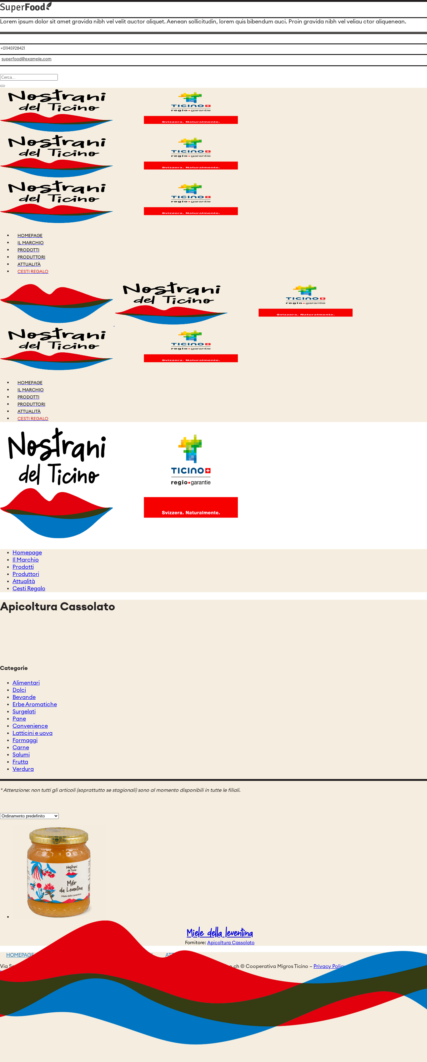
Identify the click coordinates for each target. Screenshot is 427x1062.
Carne (21, 747)
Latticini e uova (33, 733)
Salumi (21, 754)
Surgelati (24, 711)
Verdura (23, 769)
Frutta (20, 762)
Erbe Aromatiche (35, 704)
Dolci (19, 690)
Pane (19, 719)
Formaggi (25, 740)
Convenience (30, 726)
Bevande (24, 697)
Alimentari (26, 683)
